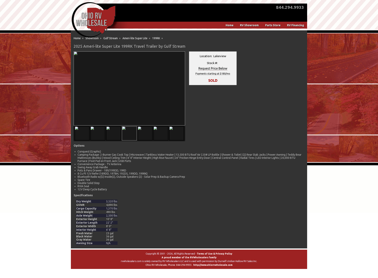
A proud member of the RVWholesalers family (189, 257)
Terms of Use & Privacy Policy (214, 253)
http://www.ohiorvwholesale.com (213, 265)
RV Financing (295, 25)
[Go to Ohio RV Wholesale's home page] (93, 37)
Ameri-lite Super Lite (134, 38)
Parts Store (273, 25)
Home (229, 25)
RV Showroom (249, 25)
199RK (156, 38)
